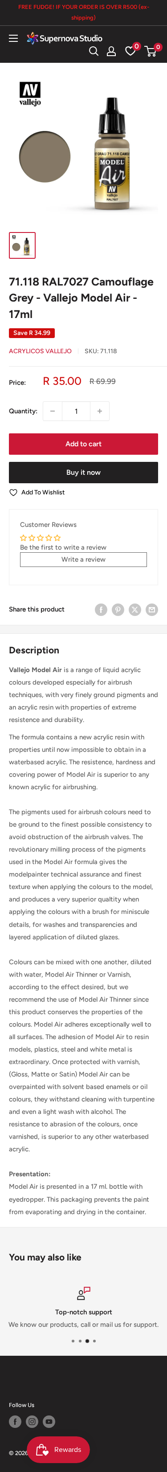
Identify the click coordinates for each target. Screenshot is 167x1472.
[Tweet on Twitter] (135, 609)
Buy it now (83, 472)
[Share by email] (152, 609)
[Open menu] (13, 38)
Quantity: (23, 411)
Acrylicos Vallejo (40, 351)
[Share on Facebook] (101, 609)
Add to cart (83, 444)
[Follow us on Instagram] (32, 1421)
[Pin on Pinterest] (118, 609)
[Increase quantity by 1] (99, 411)
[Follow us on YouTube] (49, 1421)
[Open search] (94, 51)
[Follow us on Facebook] (15, 1421)
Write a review (83, 559)
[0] (150, 51)
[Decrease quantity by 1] (52, 411)
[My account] (111, 51)
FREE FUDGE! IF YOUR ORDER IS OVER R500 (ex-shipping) (83, 12)
